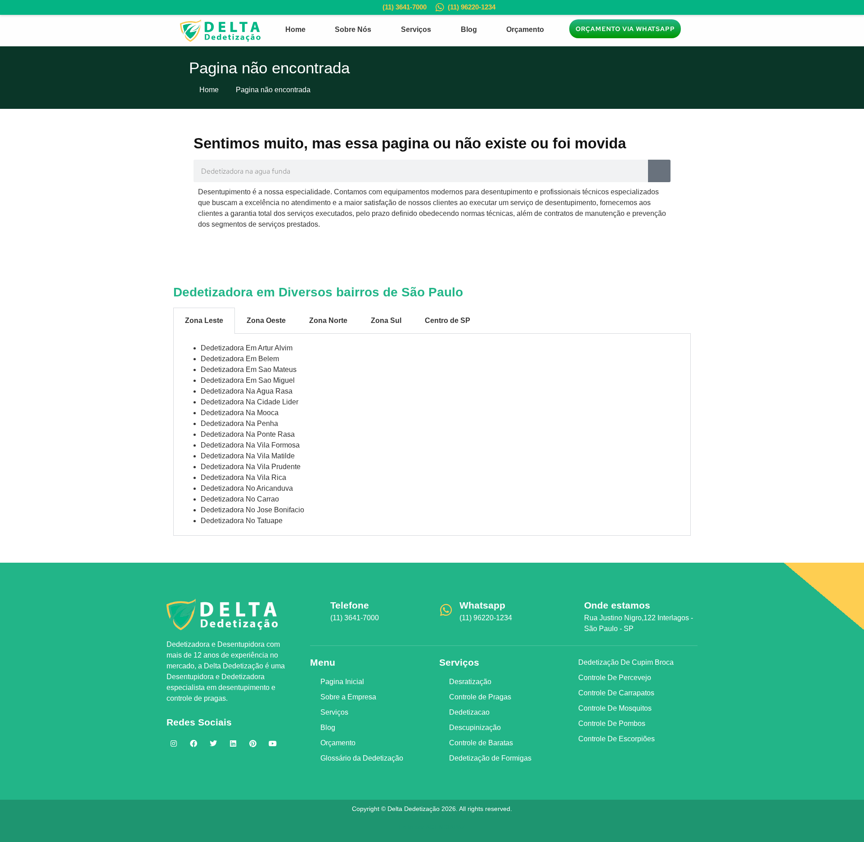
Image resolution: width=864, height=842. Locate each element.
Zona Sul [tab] (386, 320)
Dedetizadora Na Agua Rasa (246, 391)
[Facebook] (193, 743)
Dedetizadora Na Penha (239, 423)
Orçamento (525, 29)
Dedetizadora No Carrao (240, 499)
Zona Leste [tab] (204, 320)
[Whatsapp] (446, 610)
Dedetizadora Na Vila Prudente (251, 466)
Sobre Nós (353, 29)
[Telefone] (317, 610)
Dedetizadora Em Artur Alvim (246, 348)
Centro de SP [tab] (447, 320)
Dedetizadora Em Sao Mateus (249, 369)
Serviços (416, 29)
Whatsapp (482, 605)
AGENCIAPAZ (445, 827)
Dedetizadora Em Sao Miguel (248, 380)
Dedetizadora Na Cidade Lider (249, 402)
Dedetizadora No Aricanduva (247, 488)
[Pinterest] (253, 743)
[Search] (659, 171)
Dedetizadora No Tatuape (242, 520)
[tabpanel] (432, 435)
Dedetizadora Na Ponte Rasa (248, 434)
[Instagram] (173, 743)
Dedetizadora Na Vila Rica (243, 477)
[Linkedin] (233, 743)
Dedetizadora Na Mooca (240, 413)
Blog (469, 29)
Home (295, 29)
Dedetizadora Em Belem (240, 359)
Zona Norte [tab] (328, 320)
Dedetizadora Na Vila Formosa (250, 445)
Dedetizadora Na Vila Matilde (248, 456)
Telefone (349, 605)
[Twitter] (213, 743)
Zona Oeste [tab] (266, 320)
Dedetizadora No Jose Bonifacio (252, 510)
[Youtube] (273, 743)
